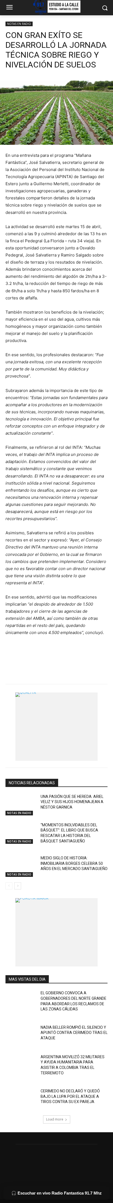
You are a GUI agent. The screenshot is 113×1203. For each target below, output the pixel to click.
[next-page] (17, 885)
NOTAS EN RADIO (19, 24)
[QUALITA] (56, 726)
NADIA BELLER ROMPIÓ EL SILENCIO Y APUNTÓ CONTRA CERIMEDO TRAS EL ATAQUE (74, 1032)
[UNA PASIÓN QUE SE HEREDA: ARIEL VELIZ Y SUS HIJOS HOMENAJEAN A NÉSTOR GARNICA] (20, 804)
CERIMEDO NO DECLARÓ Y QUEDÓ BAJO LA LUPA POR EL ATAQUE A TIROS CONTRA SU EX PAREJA (70, 1096)
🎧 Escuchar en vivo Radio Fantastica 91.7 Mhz (56, 1193)
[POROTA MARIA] (56, 932)
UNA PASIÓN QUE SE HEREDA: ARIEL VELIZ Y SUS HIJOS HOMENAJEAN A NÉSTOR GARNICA (72, 801)
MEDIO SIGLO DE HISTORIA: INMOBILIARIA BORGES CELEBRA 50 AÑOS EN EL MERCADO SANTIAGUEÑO (74, 863)
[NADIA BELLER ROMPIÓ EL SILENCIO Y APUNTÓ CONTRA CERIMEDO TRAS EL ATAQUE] (20, 1035)
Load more (54, 1119)
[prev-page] (8, 885)
